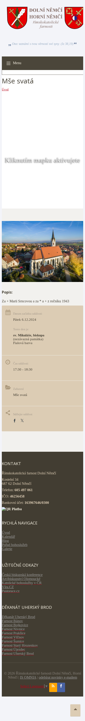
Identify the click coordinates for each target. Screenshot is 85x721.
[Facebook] (14, 421)
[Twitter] (22, 421)
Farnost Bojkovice (15, 625)
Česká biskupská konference (22, 575)
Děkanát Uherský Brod (18, 617)
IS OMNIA (28, 677)
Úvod (5, 89)
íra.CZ (9, 587)
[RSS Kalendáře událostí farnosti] (53, 687)
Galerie (7, 549)
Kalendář (8, 537)
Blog (5, 541)
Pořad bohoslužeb (14, 545)
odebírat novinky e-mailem (58, 677)
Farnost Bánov (12, 621)
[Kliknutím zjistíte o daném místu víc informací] (42, 281)
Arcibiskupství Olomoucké (21, 579)
